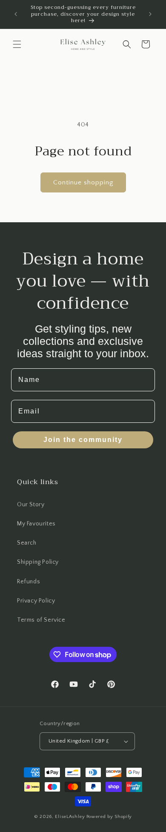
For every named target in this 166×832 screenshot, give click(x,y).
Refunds (28, 581)
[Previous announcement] (15, 14)
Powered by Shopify (109, 816)
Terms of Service (41, 620)
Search (27, 542)
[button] (17, 44)
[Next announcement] (150, 14)
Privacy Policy (36, 600)
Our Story (30, 504)
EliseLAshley (70, 816)
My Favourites (36, 523)
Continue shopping (83, 182)
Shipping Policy (38, 562)
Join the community (83, 439)
